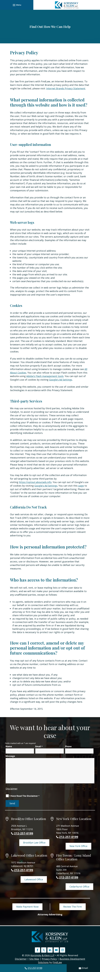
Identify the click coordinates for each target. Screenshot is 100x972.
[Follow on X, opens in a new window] (43, 950)
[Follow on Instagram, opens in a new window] (62, 950)
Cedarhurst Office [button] (79, 886)
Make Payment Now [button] (27, 906)
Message (10, 756)
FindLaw (57, 962)
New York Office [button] (78, 846)
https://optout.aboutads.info (35, 482)
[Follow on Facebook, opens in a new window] (37, 950)
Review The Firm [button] (72, 906)
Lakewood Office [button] (33, 879)
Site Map (34, 958)
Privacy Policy (49, 958)
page (81, 485)
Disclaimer (11, 788)
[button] (16, 5)
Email (85, 968)
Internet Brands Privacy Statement (65, 88)
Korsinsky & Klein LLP (42, 955)
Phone (68, 746)
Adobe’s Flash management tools (45, 376)
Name (9, 746)
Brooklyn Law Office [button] (34, 842)
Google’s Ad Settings (60, 379)
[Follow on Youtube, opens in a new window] (56, 950)
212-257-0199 (35, 968)
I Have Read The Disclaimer (24, 795)
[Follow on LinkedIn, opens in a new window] (50, 950)
